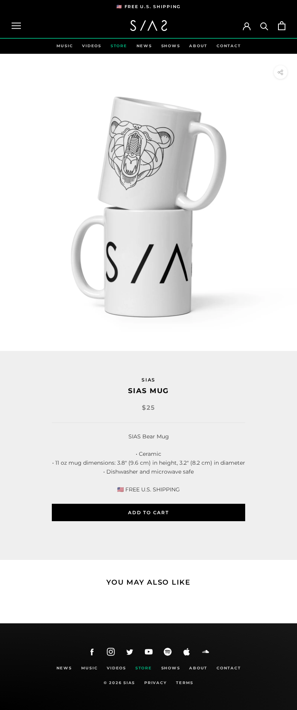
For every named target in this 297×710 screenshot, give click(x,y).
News (144, 45)
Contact (229, 45)
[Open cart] (281, 25)
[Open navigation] (16, 25)
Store (119, 45)
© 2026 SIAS (119, 682)
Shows (170, 45)
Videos (91, 45)
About (198, 45)
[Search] (264, 26)
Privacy (155, 682)
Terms (184, 682)
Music (64, 45)
